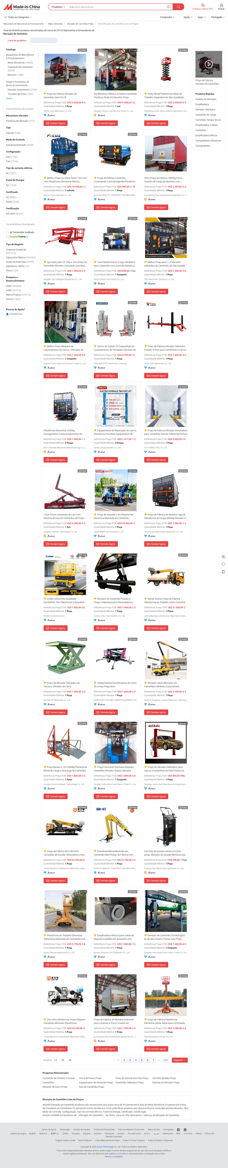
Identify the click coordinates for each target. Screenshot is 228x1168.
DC (11, 173)
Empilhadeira (202, 104)
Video (83, 50)
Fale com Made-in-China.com (131, 1129)
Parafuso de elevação (20, 120)
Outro (9, 98)
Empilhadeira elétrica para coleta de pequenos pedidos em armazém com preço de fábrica (114, 937)
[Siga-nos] (185, 1129)
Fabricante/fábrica (21, 257)
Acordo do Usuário (81, 1129)
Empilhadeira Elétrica (206, 135)
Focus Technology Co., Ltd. (109, 1146)
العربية (156, 1133)
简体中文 (43, 1133)
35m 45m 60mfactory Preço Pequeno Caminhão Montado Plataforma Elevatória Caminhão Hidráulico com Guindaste (65, 1021)
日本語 (65, 1133)
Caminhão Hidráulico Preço (130, 1082)
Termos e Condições (114, 1156)
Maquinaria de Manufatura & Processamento (20, 56)
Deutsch (97, 1133)
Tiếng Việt (209, 1133)
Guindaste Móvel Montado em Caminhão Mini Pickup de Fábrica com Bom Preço (113, 853)
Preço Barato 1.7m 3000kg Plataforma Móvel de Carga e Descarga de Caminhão (65, 768)
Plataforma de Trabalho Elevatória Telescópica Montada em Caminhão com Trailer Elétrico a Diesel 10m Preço (64, 937)
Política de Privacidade (104, 1129)
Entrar (221, 8)
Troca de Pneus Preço (90, 1078)
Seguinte (178, 1060)
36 (62, 1060)
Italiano (121, 1133)
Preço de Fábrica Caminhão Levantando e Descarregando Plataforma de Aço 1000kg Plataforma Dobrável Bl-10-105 (115, 179)
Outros (13, 299)
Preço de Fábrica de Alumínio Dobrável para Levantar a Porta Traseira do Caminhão (113, 1021)
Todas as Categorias (18, 17)
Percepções (168, 1129)
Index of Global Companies (160, 1140)
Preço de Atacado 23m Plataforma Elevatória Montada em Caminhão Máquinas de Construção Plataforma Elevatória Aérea (113, 516)
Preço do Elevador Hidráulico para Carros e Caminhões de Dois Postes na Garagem (164, 768)
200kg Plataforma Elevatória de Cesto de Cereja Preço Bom (115, 684)
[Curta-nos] (178, 1129)
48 (70, 1060)
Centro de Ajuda (49, 1129)
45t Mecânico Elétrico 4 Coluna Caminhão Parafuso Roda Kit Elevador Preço (115, 95)
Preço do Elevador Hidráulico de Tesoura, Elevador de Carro (62, 684)
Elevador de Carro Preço (55, 1086)
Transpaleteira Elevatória (208, 140)
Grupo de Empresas (20, 261)
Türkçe (198, 1133)
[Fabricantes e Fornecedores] (21, 6)
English (32, 1133)
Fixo (12, 156)
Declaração (65, 1129)
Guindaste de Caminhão (20, 68)
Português (109, 1133)
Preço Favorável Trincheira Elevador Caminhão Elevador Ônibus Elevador (114, 768)
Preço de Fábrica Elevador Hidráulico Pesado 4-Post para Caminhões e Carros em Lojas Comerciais (165, 348)
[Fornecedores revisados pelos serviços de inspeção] (21, 232)
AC (11, 185)
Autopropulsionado (20, 144)
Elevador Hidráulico (205, 109)
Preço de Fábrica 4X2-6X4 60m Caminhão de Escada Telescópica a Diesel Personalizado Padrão (65, 853)
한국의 (147, 1133)
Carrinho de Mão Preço (164, 1078)
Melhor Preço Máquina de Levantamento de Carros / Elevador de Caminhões (63, 348)
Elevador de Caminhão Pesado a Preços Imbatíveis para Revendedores (113, 600)
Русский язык (134, 1133)
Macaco (16, 74)
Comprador (166, 17)
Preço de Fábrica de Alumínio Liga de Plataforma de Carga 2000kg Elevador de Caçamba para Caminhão (165, 516)
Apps (200, 17)
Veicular (13, 132)
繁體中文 (55, 1133)
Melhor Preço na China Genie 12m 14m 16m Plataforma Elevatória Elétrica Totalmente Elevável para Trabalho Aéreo (65, 179)
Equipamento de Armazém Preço (96, 1082)
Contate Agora (57, 123)
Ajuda (187, 17)
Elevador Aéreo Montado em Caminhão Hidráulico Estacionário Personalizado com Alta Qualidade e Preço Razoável (162, 684)
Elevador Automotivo (22, 89)
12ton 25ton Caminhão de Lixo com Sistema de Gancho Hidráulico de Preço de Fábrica (65, 516)
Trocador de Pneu (20, 94)
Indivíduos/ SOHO (17, 266)
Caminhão (200, 130)
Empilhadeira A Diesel (206, 125)
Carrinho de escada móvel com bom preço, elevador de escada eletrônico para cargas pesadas (165, 853)
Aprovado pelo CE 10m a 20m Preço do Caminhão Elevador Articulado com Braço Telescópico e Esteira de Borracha (65, 263)
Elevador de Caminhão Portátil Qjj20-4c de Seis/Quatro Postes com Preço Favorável (164, 937)
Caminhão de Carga (205, 114)
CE (11, 197)
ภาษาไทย (188, 1133)
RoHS (12, 201)
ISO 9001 (14, 213)
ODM (13, 286)
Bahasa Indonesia (114, 1136)
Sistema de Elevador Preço (166, 1082)
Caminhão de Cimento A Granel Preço (60, 1078)
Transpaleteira (202, 145)
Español (86, 1133)
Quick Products (85, 1140)
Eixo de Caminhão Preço (91, 1086)
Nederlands (168, 1133)
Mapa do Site (154, 1129)
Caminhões (48, 1082)
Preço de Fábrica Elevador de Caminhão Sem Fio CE (60, 95)
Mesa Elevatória (20, 62)
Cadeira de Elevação (205, 99)
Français (76, 1133)
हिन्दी (178, 1133)
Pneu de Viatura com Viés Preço (132, 1078)
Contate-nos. (16, 313)
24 (55, 1060)
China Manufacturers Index (107, 1140)
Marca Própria (18, 294)
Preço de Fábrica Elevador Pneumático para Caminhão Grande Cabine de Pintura (165, 432)
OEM (13, 290)
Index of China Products (134, 1140)
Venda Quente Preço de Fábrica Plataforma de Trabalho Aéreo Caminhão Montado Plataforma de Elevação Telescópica (165, 600)
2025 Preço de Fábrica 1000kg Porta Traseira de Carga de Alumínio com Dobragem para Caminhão (163, 179)
